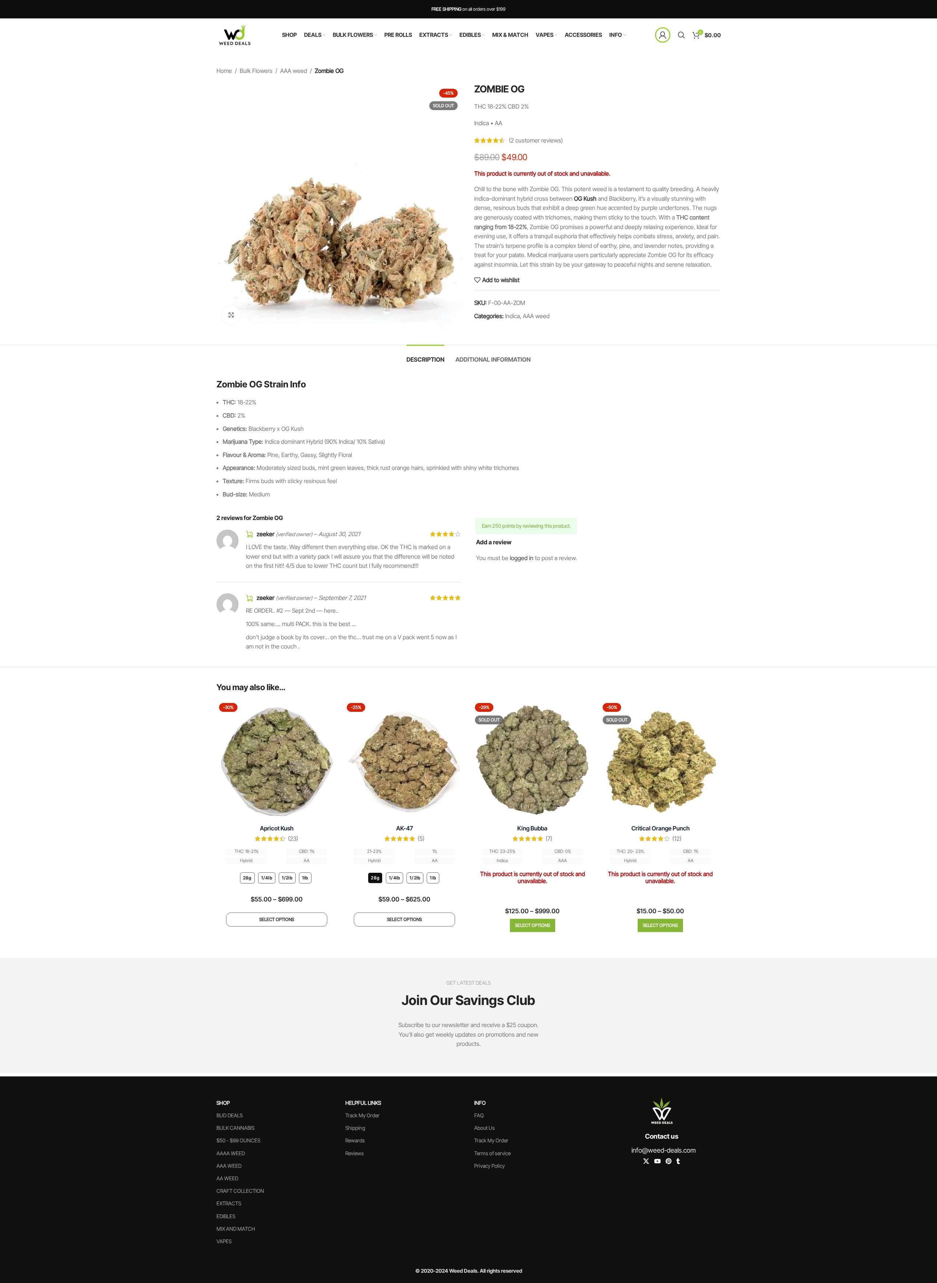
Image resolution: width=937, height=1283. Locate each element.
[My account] (662, 35)
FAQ (479, 1115)
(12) (676, 838)
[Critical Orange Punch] (660, 760)
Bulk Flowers (256, 70)
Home (224, 70)
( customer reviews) (536, 140)
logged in (521, 558)
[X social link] (646, 1161)
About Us (484, 1128)
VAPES (224, 1241)
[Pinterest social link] (668, 1161)
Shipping (355, 1128)
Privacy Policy (489, 1166)
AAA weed (293, 70)
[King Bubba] (532, 760)
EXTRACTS (228, 1203)
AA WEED (227, 1178)
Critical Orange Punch (660, 828)
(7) (549, 838)
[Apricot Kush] (276, 760)
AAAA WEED (230, 1153)
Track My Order (362, 1115)
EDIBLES (225, 1216)
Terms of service (492, 1153)
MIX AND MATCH (235, 1229)
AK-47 (404, 828)
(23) (293, 838)
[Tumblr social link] (678, 1161)
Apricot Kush (276, 828)
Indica (512, 316)
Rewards (355, 1140)
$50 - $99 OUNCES (238, 1140)
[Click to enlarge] (231, 315)
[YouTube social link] (657, 1161)
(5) (421, 838)
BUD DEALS (229, 1115)
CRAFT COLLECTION (240, 1191)
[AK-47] (404, 760)
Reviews (354, 1153)
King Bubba (532, 828)
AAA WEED (229, 1166)
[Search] (681, 35)
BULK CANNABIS (235, 1128)
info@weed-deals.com (663, 1150)
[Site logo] (234, 34)
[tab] (425, 356)
